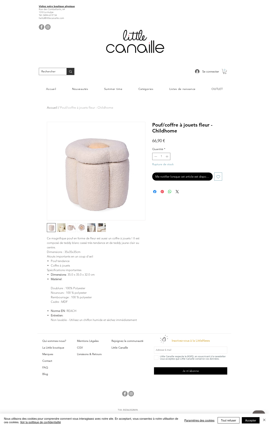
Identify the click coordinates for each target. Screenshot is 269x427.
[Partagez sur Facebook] (154, 191)
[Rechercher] (70, 71)
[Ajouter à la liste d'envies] (218, 176)
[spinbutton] (161, 156)
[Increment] (167, 156)
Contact (47, 361)
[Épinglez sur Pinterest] (162, 191)
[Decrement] (155, 156)
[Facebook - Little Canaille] (41, 27)
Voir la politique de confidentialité (40, 422)
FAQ (45, 367)
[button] (225, 71)
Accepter (250, 420)
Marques (47, 354)
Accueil (52, 107)
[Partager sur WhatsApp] (169, 191)
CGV (80, 347)
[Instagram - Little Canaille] (48, 27)
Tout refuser (228, 420)
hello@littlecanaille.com (51, 18)
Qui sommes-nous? (54, 341)
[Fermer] (264, 420)
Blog (45, 374)
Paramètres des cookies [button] (199, 420)
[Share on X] (177, 191)
